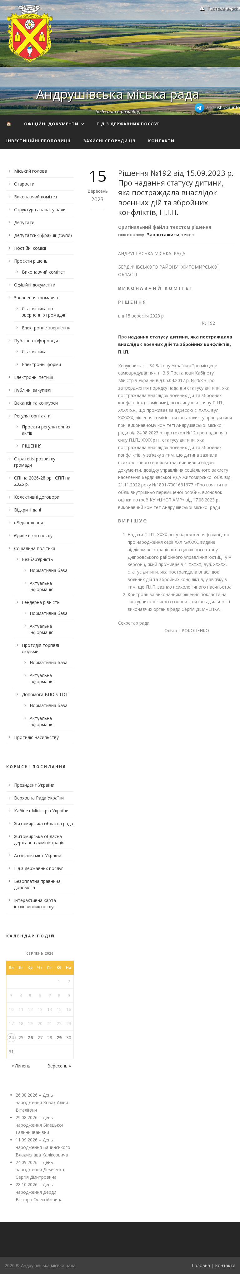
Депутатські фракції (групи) (43, 235)
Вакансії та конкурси (36, 403)
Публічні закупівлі (32, 390)
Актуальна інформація (41, 586)
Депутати (24, 222)
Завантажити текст (170, 235)
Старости (24, 184)
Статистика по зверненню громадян (44, 312)
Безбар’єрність (37, 559)
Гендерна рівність (41, 602)
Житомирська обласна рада (43, 823)
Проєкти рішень (31, 261)
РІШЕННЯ (32, 446)
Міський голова (30, 171)
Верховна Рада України (39, 798)
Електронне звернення (46, 328)
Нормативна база (49, 570)
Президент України (34, 785)
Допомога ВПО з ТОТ (45, 694)
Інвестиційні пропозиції (38, 141)
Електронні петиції (33, 377)
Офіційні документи (51, 124)
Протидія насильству (36, 737)
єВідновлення (28, 523)
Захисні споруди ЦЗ (109, 141)
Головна (201, 1265)
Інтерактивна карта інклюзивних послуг (35, 903)
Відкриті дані (27, 510)
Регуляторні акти (32, 416)
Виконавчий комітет (36, 197)
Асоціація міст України (37, 855)
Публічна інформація (36, 340)
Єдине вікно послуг (34, 535)
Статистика (34, 351)
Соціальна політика (34, 548)
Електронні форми (41, 364)
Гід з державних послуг (128, 124)
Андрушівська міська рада (117, 93)
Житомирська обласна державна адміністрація (39, 839)
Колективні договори (36, 497)
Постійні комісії (30, 248)
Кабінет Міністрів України (41, 811)
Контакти (161, 141)
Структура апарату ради (40, 209)
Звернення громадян (36, 298)
